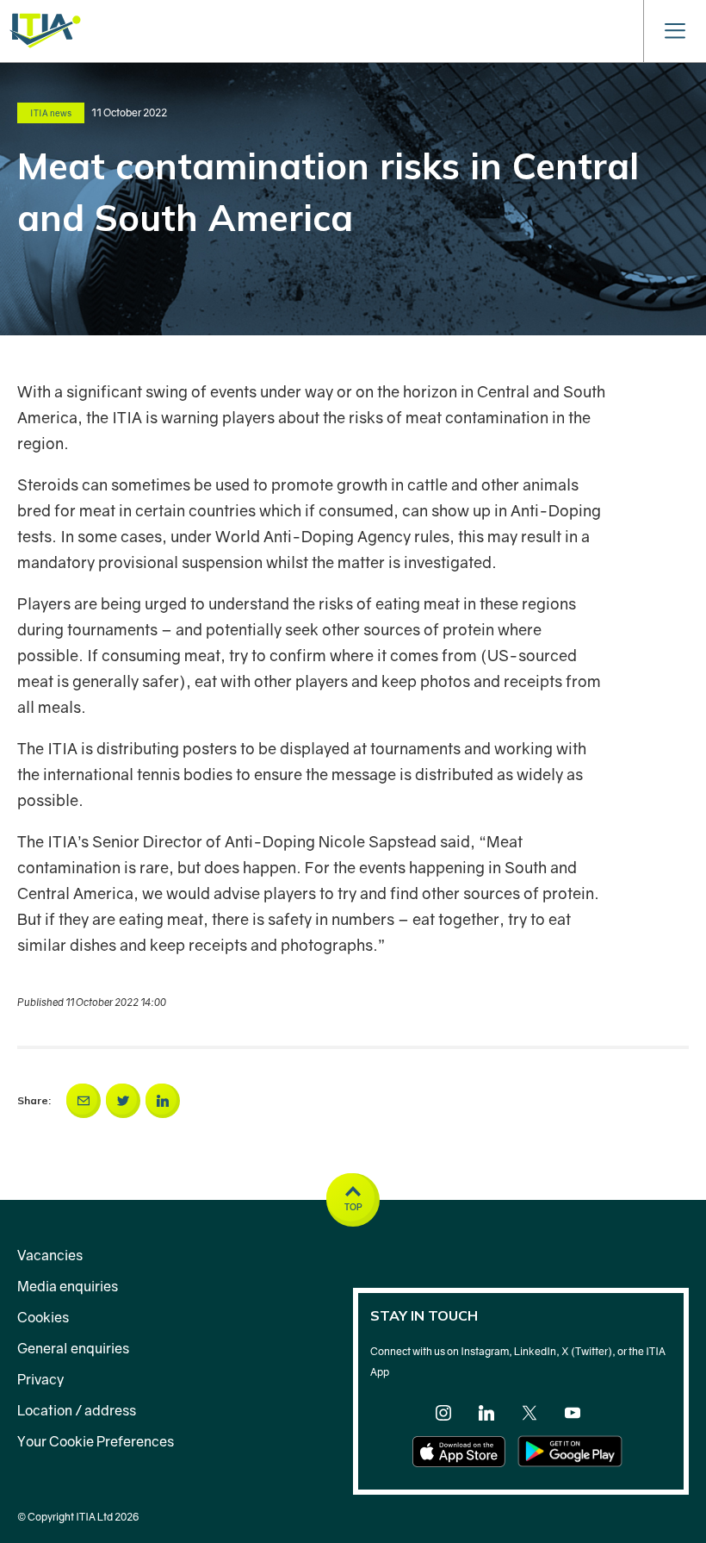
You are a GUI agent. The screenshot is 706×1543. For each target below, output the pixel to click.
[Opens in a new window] (83, 1101)
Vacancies (50, 1255)
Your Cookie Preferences (95, 1441)
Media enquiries (67, 1286)
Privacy (40, 1379)
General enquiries (73, 1348)
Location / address (76, 1410)
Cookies (43, 1317)
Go (541, 25)
